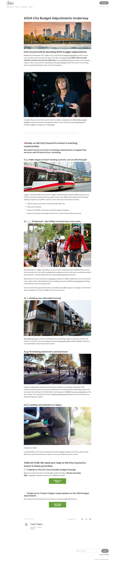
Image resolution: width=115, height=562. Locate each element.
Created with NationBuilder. (101, 559)
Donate (104, 3)
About (31, 7)
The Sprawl (50, 125)
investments (78, 281)
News (16, 7)
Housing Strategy (64, 341)
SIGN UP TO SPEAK (58, 481)
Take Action (10, 7)
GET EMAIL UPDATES (57, 504)
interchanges (61, 63)
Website (32, 528)
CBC (34, 448)
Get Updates (23, 7)
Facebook (33, 527)
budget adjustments (71, 55)
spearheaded (66, 58)
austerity (81, 122)
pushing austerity (67, 60)
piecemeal (61, 275)
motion (61, 452)
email (107, 554)
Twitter (39, 527)
